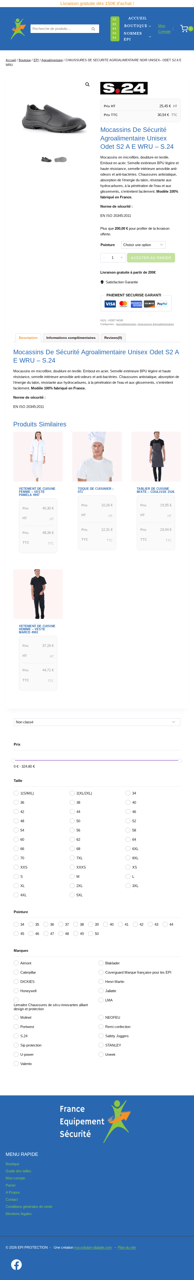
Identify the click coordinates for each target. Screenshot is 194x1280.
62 (78, 839)
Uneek (110, 1054)
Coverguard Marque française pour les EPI (138, 972)
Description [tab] (28, 338)
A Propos (13, 1192)
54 (22, 830)
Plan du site (127, 1247)
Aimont (25, 963)
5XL (79, 895)
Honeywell (28, 991)
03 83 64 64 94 (114, 28)
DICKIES (27, 982)
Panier (11, 1185)
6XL (135, 849)
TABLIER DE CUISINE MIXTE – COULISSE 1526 (155, 490)
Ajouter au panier (151, 258)
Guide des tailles (18, 1171)
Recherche (94, 29)
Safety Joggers (117, 1036)
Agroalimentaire (126, 324)
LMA (109, 1000)
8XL (135, 858)
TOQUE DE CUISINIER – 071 (96, 490)
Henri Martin (114, 982)
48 (22, 821)
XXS (23, 867)
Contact (12, 1199)
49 (82, 934)
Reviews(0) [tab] (113, 338)
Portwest (27, 1027)
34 (134, 793)
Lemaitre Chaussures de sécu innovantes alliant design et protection (51, 1007)
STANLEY (113, 1045)
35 (37, 924)
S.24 (23, 1036)
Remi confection (117, 1027)
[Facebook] (16, 1264)
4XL (23, 895)
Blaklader (112, 963)
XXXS (81, 867)
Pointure (108, 245)
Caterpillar (28, 972)
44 (78, 812)
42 (22, 812)
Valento (26, 1064)
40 (134, 802)
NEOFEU (112, 1017)
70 (22, 858)
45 (22, 934)
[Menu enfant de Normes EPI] (137, 36)
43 (156, 924)
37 (67, 924)
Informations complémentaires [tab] (71, 338)
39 (97, 924)
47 (52, 934)
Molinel (25, 1017)
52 (134, 821)
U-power (27, 1054)
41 (126, 924)
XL (22, 886)
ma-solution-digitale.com (93, 1247)
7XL (79, 858)
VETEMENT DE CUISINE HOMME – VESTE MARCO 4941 (37, 629)
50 (78, 821)
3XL (135, 886)
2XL (79, 886)
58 (134, 830)
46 (134, 812)
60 (22, 839)
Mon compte (15, 1178)
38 (78, 802)
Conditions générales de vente (29, 1207)
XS (134, 867)
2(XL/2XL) (84, 793)
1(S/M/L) (27, 793)
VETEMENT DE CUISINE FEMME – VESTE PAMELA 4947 (37, 492)
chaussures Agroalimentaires (155, 324)
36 (22, 802)
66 (22, 849)
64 (134, 839)
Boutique (12, 1164)
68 (78, 849)
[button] (87, 84)
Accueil (137, 18)
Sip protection (30, 1045)
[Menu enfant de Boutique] (138, 26)
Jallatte (110, 991)
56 (78, 830)
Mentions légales (19, 1214)
